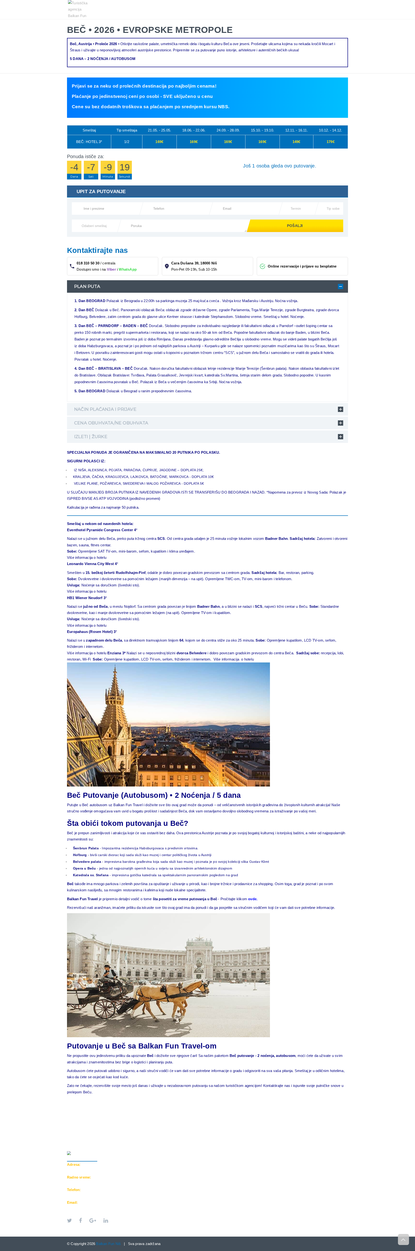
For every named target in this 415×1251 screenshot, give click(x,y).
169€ (159, 142)
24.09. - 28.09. (228, 130)
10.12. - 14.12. (330, 130)
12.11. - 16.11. (296, 130)
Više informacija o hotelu (86, 557)
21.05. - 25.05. (159, 130)
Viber (111, 269)
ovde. (252, 899)
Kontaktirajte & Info (305, 2)
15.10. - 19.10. (262, 130)
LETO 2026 (175, 2)
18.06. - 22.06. (193, 130)
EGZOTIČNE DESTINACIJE (256, 2)
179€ (331, 142)
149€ (296, 142)
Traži (338, 2)
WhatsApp (128, 269)
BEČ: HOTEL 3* (89, 142)
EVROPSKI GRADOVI (210, 2)
